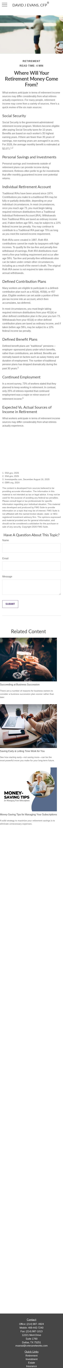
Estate (31, 1362)
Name (5, 540)
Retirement (31, 1355)
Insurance (31, 1366)
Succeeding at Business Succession (20, 684)
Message (7, 576)
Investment (31, 1359)
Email (5, 558)
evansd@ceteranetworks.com (31, 1345)
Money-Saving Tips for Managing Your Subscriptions (28, 814)
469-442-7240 (35, 1327)
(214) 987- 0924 (35, 1324)
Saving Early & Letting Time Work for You (22, 751)
